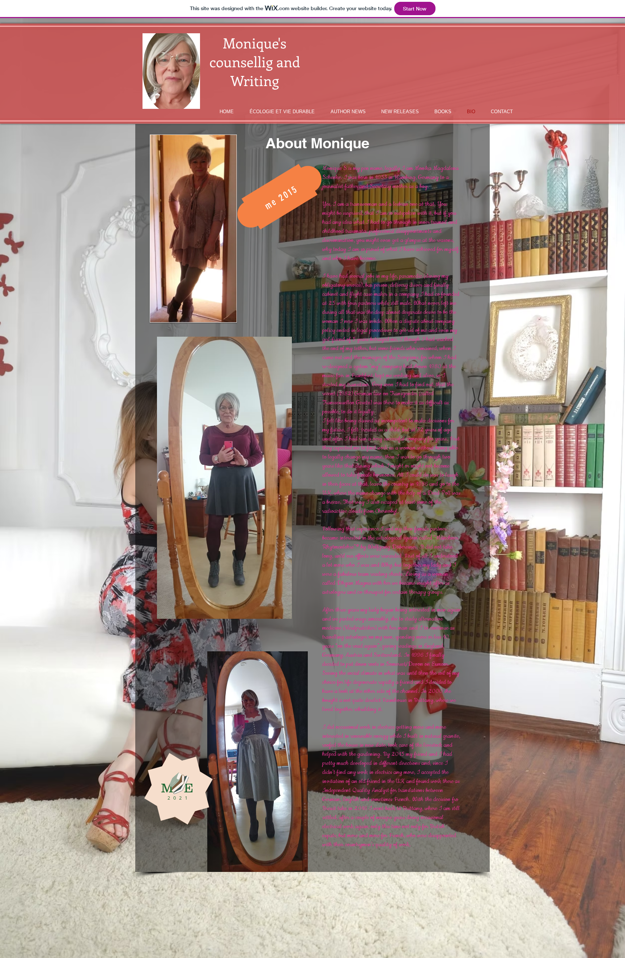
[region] (279, 196)
